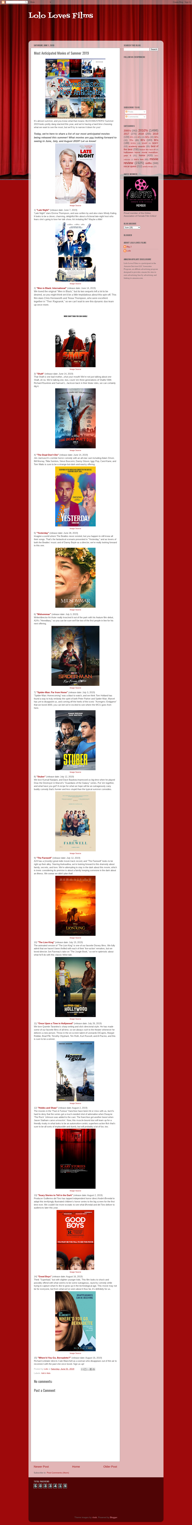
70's (131, 140)
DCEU (133, 143)
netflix (148, 163)
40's (139, 137)
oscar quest (130, 166)
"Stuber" (41, 776)
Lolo (129, 251)
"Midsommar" (43, 614)
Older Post (110, 1466)
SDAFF (144, 143)
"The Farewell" (44, 858)
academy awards (137, 146)
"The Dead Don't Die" (47, 455)
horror (142, 155)
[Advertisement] (86, 33)
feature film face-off (147, 150)
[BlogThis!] (85, 1369)
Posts (130, 112)
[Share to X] (88, 1369)
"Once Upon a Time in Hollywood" (55, 1023)
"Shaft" (40, 374)
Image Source (75, 206)
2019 (155, 133)
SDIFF (155, 143)
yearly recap (148, 167)
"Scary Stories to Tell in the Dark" (55, 1195)
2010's (143, 130)
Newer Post (41, 1466)
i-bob (94, 1517)
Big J (129, 247)
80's (143, 140)
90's (156, 140)
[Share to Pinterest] (93, 1369)
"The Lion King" (46, 942)
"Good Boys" (45, 1276)
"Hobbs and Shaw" (48, 1108)
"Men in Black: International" (51, 288)
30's (131, 137)
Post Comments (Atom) (58, 1473)
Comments (132, 117)
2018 (141, 133)
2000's (127, 130)
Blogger (113, 1517)
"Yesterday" (42, 533)
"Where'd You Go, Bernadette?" (54, 1358)
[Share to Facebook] (90, 1369)
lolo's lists (45, 1373)
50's (147, 137)
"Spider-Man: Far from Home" (52, 692)
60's (156, 137)
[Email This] (82, 1369)
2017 (126, 133)
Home (76, 1466)
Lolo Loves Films (60, 16)
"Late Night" (42, 210)
